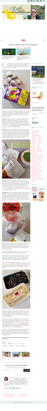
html (33, 119)
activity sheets (35, 131)
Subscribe (27, 370)
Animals (34, 133)
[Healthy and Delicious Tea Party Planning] (6, 354)
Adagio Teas (25, 110)
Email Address (35, 114)
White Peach (13, 188)
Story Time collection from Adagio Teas (12, 200)
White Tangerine (26, 187)
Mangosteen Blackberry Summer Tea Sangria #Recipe (16, 358)
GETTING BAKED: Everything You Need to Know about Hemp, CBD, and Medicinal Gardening (8, 57)
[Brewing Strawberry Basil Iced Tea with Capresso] (25, 354)
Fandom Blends (17, 322)
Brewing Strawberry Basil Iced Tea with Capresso (24, 358)
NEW (25, 47)
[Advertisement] (23, 30)
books (38, 137)
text (33, 120)
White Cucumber (5, 188)
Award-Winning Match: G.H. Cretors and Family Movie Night (9, 395)
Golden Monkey (5, 125)
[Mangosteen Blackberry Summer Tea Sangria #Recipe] (16, 354)
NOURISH (29, 47)
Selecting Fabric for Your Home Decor (23, 395)
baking (33, 137)
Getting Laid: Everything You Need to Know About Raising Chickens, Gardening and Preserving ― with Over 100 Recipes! (23, 58)
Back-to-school (35, 135)
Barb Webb (19, 47)
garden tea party (23, 321)
